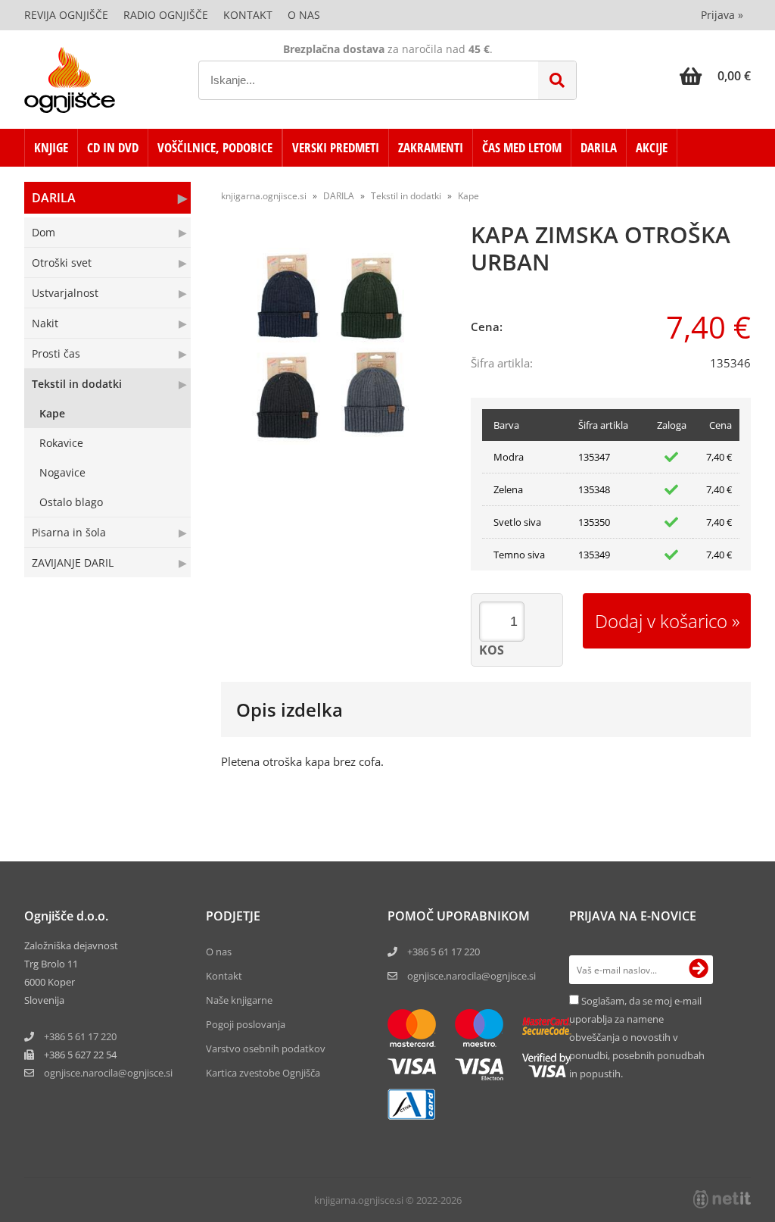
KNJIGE (51, 147)
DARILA (598, 147)
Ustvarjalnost (65, 293)
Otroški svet (62, 262)
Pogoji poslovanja (245, 1024)
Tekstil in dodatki (77, 384)
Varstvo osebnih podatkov (265, 1048)
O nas (304, 15)
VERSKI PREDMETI (335, 147)
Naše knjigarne (239, 1000)
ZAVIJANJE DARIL (73, 562)
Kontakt (247, 15)
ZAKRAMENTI (430, 147)
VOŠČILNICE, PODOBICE (214, 147)
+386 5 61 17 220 (80, 1036)
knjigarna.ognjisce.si (264, 195)
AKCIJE (652, 147)
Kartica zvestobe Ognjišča (263, 1073)
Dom (43, 232)
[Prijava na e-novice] (698, 969)
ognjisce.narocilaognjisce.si (108, 1073)
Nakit (45, 323)
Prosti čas (56, 353)
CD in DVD (113, 147)
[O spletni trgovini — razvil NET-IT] (722, 1199)
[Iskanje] (557, 80)
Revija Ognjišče (66, 15)
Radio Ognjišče (165, 15)
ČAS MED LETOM (522, 147)
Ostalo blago (71, 502)
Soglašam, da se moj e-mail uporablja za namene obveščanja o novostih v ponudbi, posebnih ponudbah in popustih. (637, 1037)
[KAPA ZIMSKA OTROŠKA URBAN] (334, 346)
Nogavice (62, 472)
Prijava (722, 15)
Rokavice (61, 443)
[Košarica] (715, 76)
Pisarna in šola (69, 532)
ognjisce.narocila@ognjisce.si (471, 976)
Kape (52, 413)
